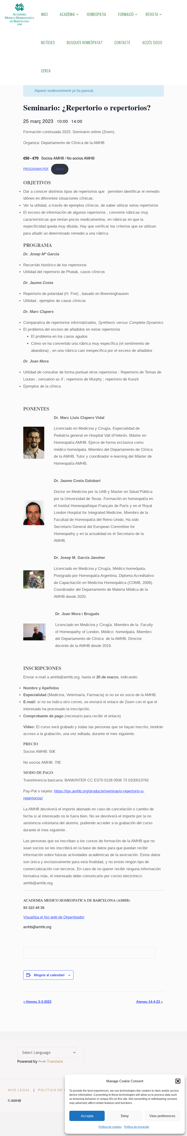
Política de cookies (110, 1126)
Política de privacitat (136, 1126)
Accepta (87, 1116)
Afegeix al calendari (49, 975)
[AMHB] (19, 14)
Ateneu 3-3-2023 (37, 1002)
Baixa (60, 169)
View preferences (162, 1116)
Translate (55, 1061)
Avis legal (19, 1090)
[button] (178, 1081)
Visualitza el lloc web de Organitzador (53, 917)
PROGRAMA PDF (36, 169)
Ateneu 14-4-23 (149, 1002)
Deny (125, 1116)
